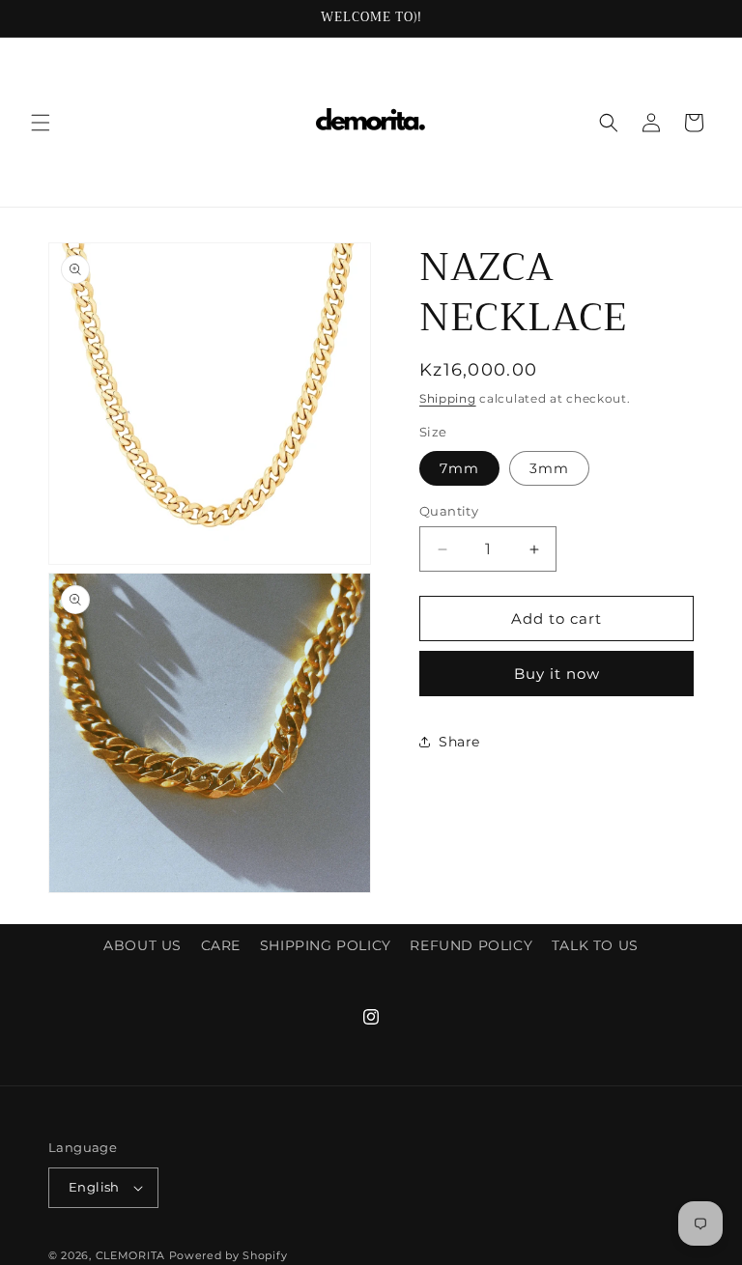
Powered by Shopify (228, 1255)
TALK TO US (595, 945)
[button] (40, 122)
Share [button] (459, 741)
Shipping (447, 398)
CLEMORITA (130, 1255)
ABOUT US (142, 945)
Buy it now (557, 673)
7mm (459, 468)
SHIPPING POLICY (325, 945)
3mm (549, 468)
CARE (221, 945)
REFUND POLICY (471, 945)
